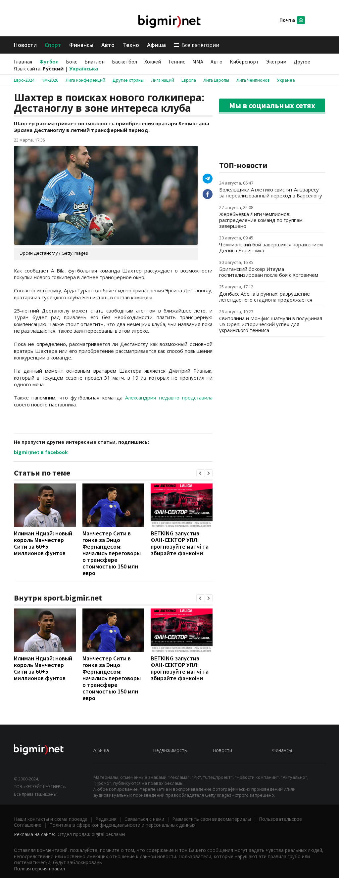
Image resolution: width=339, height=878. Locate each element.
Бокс (71, 61)
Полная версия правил (39, 868)
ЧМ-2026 (50, 80)
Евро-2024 (24, 80)
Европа (188, 80)
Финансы (81, 45)
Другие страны (128, 80)
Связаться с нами (144, 819)
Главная (23, 61)
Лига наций (162, 80)
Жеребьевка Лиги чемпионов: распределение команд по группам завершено (261, 220)
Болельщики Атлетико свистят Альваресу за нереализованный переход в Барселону (270, 192)
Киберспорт (244, 61)
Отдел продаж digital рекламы (91, 834)
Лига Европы (216, 80)
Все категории (200, 45)
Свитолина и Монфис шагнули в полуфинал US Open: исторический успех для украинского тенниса (270, 324)
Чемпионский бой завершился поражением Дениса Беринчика (271, 247)
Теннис (176, 61)
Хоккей (152, 61)
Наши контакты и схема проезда (50, 819)
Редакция (106, 819)
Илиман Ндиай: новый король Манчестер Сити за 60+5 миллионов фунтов (43, 543)
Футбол (49, 61)
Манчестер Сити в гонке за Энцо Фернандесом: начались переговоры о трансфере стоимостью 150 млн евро (111, 553)
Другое (302, 61)
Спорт (53, 45)
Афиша (156, 45)
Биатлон (94, 61)
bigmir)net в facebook (41, 452)
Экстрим (276, 61)
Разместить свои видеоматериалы (211, 819)
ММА (197, 61)
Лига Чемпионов (253, 80)
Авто (108, 45)
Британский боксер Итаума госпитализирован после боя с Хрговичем (268, 272)
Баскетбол (124, 61)
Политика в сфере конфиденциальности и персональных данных (122, 825)
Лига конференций (85, 80)
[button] (200, 473)
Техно (130, 45)
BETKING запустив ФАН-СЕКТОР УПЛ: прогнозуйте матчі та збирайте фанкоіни (180, 543)
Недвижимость (170, 750)
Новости (25, 45)
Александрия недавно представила (169, 397)
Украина (286, 80)
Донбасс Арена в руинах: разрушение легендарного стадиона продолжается (265, 296)
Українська (83, 68)
